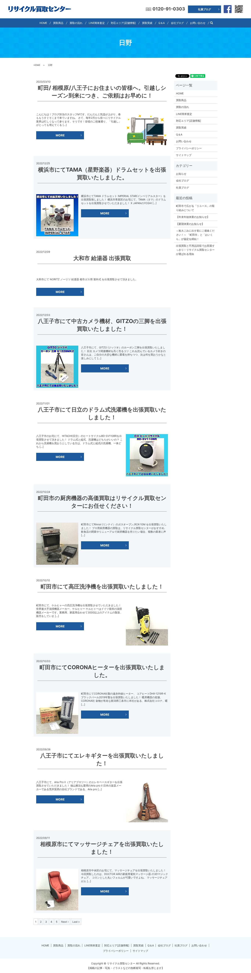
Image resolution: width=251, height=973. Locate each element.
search (213, 22)
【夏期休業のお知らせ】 (190, 223)
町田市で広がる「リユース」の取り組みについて (195, 207)
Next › (65, 921)
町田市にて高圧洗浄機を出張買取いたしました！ (102, 586)
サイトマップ (183, 155)
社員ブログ (204, 9)
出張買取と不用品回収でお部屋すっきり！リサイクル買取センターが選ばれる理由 (195, 250)
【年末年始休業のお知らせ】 (192, 216)
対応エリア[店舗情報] (123, 22)
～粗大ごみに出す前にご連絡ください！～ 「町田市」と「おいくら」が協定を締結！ (195, 234)
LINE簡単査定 (97, 22)
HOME (43, 22)
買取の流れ (76, 22)
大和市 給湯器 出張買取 (102, 258)
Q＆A (161, 22)
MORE (60, 135)
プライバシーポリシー (189, 148)
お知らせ (181, 173)
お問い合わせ (197, 22)
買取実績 (147, 22)
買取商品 (58, 22)
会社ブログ (177, 22)
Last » (76, 921)
